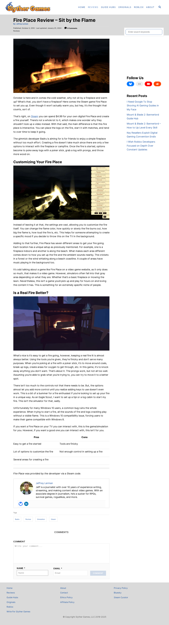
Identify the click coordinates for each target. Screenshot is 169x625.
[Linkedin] (26, 504)
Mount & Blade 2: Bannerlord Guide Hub (143, 116)
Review (28, 519)
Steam (34, 116)
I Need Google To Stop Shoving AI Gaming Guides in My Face (143, 105)
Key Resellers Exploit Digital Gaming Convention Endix (142, 134)
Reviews (16, 31)
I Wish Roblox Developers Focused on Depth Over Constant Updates (141, 145)
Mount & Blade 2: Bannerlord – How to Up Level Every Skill (144, 125)
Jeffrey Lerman (22, 24)
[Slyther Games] (29, 7)
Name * (21, 568)
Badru (17, 519)
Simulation (41, 519)
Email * (57, 568)
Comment (19, 541)
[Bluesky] (21, 504)
